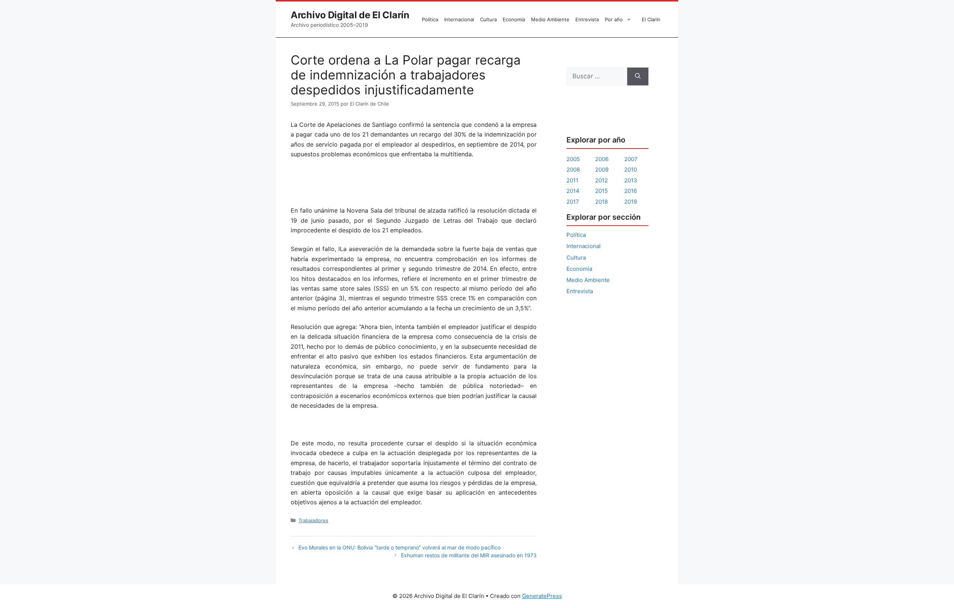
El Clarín (651, 19)
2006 (602, 159)
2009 (602, 169)
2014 (572, 190)
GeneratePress (542, 595)
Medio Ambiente (550, 19)
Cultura (488, 19)
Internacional (459, 19)
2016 (630, 190)
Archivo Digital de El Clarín (350, 15)
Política (430, 19)
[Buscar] (637, 76)
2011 (572, 180)
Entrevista (587, 19)
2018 (601, 201)
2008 (573, 169)
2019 (630, 201)
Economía (514, 19)
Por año (614, 19)
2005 (573, 159)
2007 (631, 159)
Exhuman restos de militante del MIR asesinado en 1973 (469, 555)
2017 (572, 201)
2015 (601, 190)
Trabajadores (313, 520)
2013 (630, 180)
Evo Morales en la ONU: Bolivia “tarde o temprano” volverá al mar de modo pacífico (399, 547)
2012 (601, 180)
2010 (630, 169)
